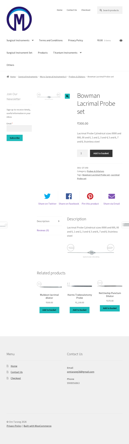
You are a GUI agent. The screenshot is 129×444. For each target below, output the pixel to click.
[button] (67, 96)
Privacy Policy (75, 40)
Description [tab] (43, 221)
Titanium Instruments (65, 52)
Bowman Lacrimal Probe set (96, 174)
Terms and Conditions (51, 40)
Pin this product (90, 203)
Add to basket (101, 153)
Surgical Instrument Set (19, 52)
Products (43, 52)
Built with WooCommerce (37, 425)
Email (10, 123)
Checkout (85, 10)
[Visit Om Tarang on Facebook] (69, 399)
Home (59, 10)
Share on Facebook (69, 203)
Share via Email (112, 203)
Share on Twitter (47, 203)
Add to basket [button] (49, 309)
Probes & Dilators (77, 76)
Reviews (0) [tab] (43, 230)
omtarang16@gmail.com (80, 371)
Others (10, 64)
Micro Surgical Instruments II (53, 76)
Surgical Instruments (18, 40)
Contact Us (72, 10)
